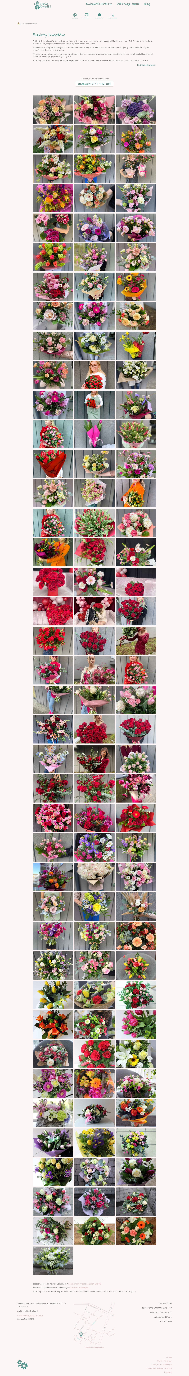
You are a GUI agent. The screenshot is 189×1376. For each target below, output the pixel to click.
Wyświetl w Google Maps (94, 1347)
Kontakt (168, 1372)
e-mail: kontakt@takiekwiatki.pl (30, 1315)
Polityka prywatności (162, 1364)
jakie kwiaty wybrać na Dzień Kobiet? (85, 1283)
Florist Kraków (164, 1360)
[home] (42, 5)
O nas (169, 1357)
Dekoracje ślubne (128, 4)
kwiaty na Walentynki (79, 1287)
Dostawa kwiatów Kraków (159, 1368)
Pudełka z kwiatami (146, 64)
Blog (147, 4)
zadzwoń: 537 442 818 (94, 84)
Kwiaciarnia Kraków (99, 4)
